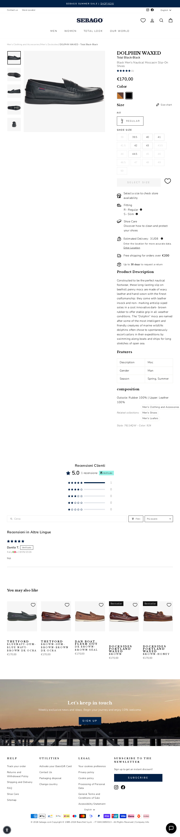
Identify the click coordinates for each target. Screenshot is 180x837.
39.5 (134, 137)
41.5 (123, 145)
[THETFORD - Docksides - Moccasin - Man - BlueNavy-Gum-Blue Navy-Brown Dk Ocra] (9, 636)
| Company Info (141, 822)
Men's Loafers (150, 418)
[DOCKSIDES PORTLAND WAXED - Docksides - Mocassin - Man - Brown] (111, 636)
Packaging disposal (50, 778)
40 (147, 137)
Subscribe (138, 777)
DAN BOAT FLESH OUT (86, 645)
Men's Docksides (49, 44)
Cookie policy (86, 778)
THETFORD (22, 646)
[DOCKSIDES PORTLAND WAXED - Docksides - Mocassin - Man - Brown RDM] (128, 636)
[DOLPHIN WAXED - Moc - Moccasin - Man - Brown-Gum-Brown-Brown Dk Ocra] (120, 95)
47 (135, 162)
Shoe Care (13, 794)
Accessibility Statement (91, 804)
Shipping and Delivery (19, 782)
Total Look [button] (93, 31)
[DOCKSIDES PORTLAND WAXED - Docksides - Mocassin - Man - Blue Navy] (117, 636)
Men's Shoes (149, 412)
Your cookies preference (92, 766)
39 (122, 137)
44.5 (134, 154)
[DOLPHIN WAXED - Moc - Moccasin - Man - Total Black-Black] (129, 95)
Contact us (12, 10)
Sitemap (12, 800)
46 (159, 154)
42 (135, 145)
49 (159, 162)
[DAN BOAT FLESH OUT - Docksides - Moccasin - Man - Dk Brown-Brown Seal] (77, 636)
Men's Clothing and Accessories (23, 44)
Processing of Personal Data (91, 786)
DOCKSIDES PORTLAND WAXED (120, 650)
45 (147, 154)
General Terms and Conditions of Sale (89, 796)
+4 (111, 642)
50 (122, 170)
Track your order (16, 766)
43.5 (160, 145)
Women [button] (70, 31)
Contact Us (45, 772)
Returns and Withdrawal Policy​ (17, 774)
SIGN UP (89, 720)
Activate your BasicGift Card (55, 766)
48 (147, 162)
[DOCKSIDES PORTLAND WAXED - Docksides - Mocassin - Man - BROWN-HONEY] (145, 636)
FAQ (9, 788)
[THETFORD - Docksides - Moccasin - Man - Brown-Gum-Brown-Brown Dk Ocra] (15, 636)
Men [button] (53, 31)
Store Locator (28, 10)
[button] (124, 70)
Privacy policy (86, 772)
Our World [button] (120, 31)
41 (159, 137)
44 (122, 154)
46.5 (123, 162)
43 (147, 145)
